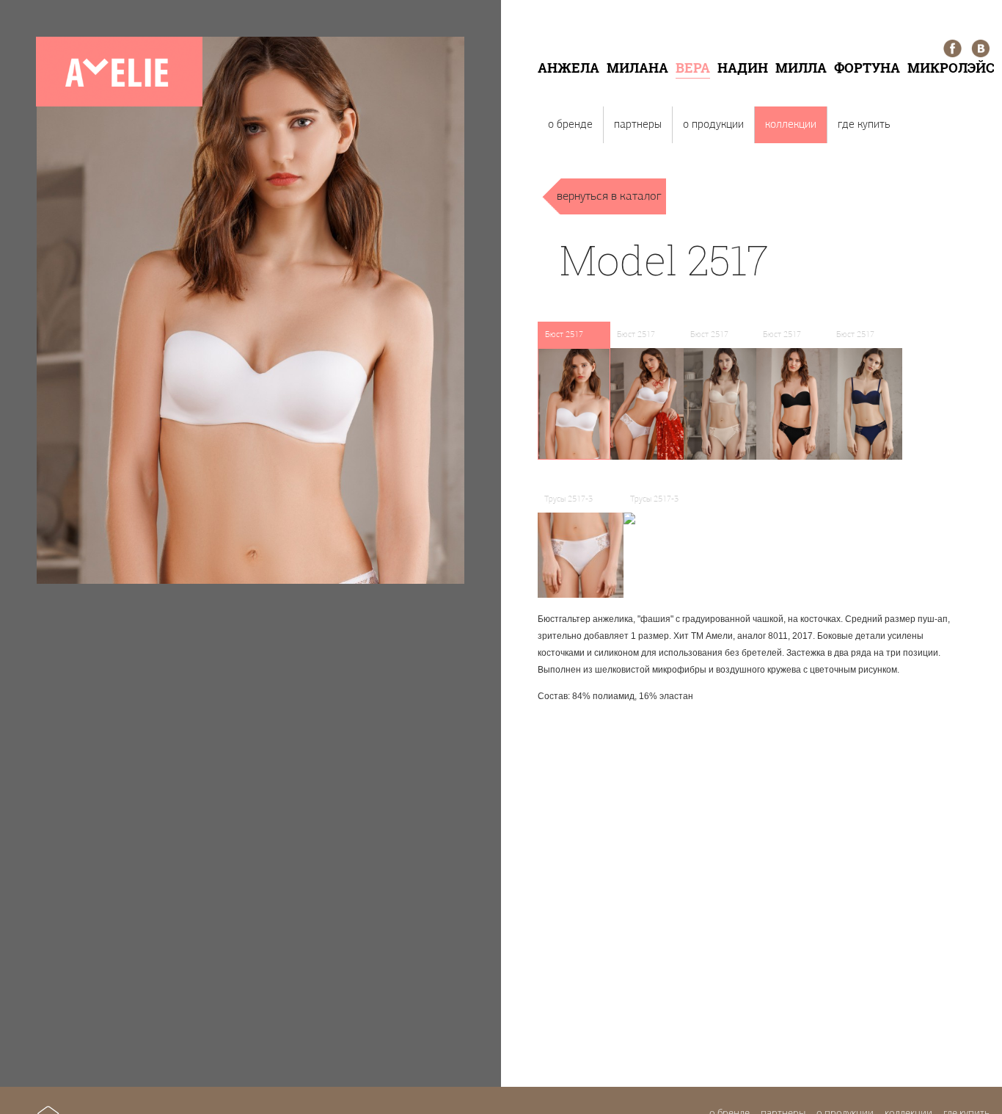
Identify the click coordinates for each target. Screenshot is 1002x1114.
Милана (637, 67)
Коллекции (790, 125)
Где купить (864, 125)
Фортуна (867, 67)
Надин (742, 67)
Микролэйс (951, 67)
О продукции (713, 125)
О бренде (570, 125)
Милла (801, 67)
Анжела (568, 67)
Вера (693, 67)
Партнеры (638, 125)
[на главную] (119, 104)
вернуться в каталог (609, 196)
